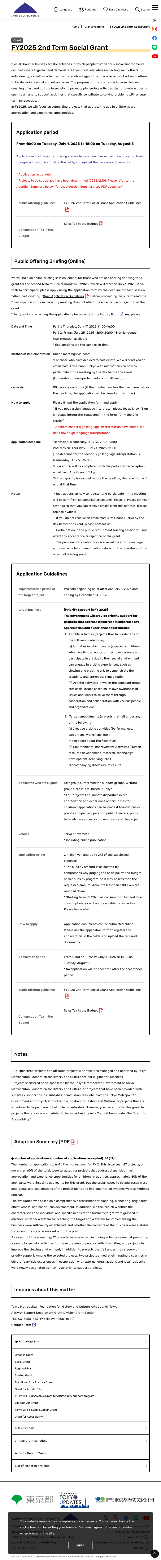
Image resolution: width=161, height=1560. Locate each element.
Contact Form (21, 1325)
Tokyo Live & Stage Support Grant (36, 1409)
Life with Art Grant (26, 1402)
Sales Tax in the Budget (81, 224)
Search (145, 9)
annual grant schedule (31, 1441)
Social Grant (22, 1361)
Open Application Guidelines (63, 296)
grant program (27, 1341)
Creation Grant (24, 1354)
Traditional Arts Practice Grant (34, 1382)
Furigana (90, 9)
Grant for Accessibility (29, 1416)
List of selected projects (32, 1466)
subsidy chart (25, 1428)
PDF (65, 1142)
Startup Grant (23, 1375)
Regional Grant (24, 1368)
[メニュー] (155, 7)
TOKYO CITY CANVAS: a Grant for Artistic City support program (54, 1395)
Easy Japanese (118, 9)
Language (66, 9)
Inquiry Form (109, 314)
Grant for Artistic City (28, 1389)
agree (80, 1545)
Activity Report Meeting (32, 1453)
